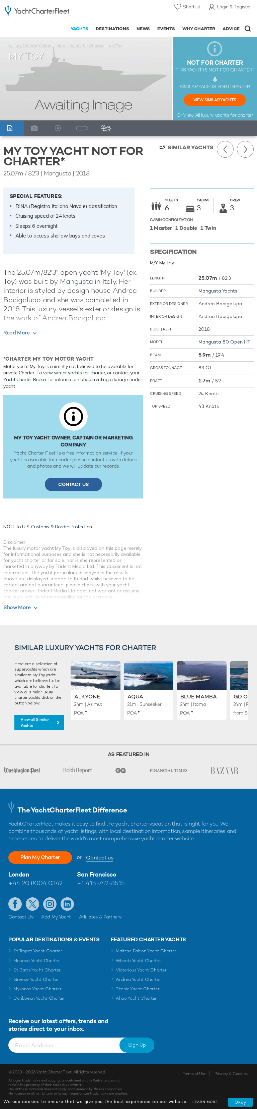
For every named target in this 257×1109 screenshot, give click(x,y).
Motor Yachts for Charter (79, 45)
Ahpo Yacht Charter (136, 998)
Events (166, 29)
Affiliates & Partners (100, 917)
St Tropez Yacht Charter (37, 951)
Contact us (99, 857)
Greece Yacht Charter (36, 979)
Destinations (112, 29)
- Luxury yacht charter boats (37, 12)
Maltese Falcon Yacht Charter (146, 951)
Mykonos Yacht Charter (37, 989)
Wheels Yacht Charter (138, 960)
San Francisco (96, 874)
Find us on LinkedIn (67, 904)
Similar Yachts (190, 147)
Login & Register (234, 6)
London (18, 874)
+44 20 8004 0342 (35, 883)
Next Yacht (245, 149)
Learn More (205, 1102)
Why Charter (199, 29)
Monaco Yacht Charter (36, 960)
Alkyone (87, 696)
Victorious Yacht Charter (141, 970)
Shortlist (191, 6)
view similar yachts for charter (74, 373)
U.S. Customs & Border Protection (57, 527)
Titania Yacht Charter (137, 989)
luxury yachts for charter (227, 115)
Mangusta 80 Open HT (224, 342)
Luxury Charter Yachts (29, 45)
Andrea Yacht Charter (138, 979)
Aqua (135, 696)
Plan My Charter (40, 857)
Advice (231, 29)
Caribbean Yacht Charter (39, 998)
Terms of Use (194, 1073)
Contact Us (73, 484)
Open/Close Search (248, 28)
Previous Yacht (225, 149)
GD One (244, 696)
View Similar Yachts (214, 100)
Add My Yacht (56, 917)
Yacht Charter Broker (25, 379)
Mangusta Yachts (217, 291)
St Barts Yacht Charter (37, 970)
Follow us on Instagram (50, 904)
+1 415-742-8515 (100, 883)
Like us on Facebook (15, 904)
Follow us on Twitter (32, 904)
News (143, 29)
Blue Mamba (198, 696)
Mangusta (76, 281)
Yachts (79, 29)
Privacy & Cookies (231, 1073)
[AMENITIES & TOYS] (108, 128)
